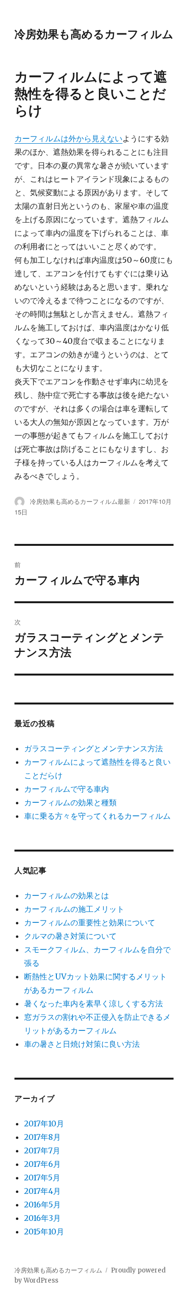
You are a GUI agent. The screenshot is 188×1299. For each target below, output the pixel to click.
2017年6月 (42, 1164)
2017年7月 (42, 1150)
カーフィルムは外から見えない (68, 138)
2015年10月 (44, 1231)
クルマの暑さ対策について (70, 936)
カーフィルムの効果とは (66, 895)
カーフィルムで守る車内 (66, 789)
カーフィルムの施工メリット (74, 909)
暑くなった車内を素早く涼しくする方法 (93, 1003)
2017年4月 (42, 1191)
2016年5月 (42, 1204)
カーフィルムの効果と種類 (70, 802)
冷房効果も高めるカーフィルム (94, 33)
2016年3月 (42, 1218)
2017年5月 (42, 1177)
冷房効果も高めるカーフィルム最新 (80, 501)
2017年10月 (44, 1123)
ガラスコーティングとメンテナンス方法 (93, 748)
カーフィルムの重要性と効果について (89, 922)
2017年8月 (42, 1137)
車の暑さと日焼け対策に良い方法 (82, 1044)
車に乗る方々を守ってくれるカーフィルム (97, 816)
